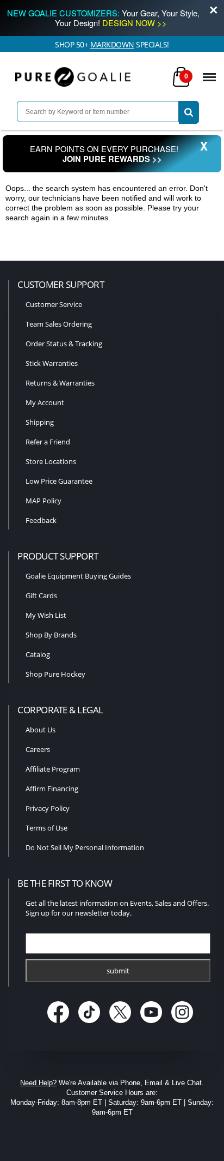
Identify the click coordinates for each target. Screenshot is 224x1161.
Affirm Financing (52, 788)
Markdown (112, 44)
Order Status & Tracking (64, 343)
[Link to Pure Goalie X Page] (121, 1024)
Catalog (38, 654)
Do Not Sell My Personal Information (85, 847)
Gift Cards (41, 595)
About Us (40, 730)
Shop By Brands (51, 635)
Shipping (40, 422)
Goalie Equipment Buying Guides (78, 576)
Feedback (41, 520)
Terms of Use (46, 828)
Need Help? (38, 1083)
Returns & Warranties (60, 383)
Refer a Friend (48, 442)
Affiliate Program (53, 769)
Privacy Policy (48, 808)
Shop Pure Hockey (55, 674)
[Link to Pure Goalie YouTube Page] (152, 1024)
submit (118, 971)
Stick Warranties (52, 363)
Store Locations (51, 461)
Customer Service (54, 304)
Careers (38, 749)
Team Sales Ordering (59, 324)
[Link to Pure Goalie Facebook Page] (59, 1024)
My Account (45, 402)
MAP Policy (43, 501)
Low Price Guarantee (59, 481)
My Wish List (46, 615)
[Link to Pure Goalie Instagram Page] (182, 1024)
